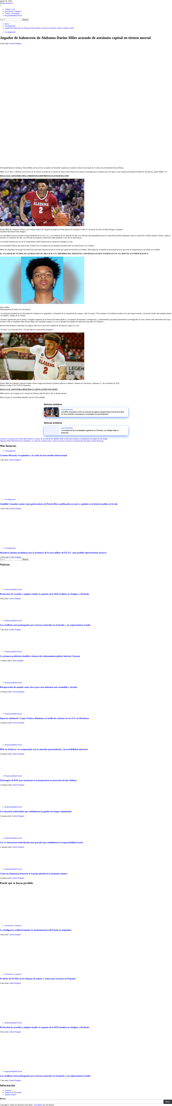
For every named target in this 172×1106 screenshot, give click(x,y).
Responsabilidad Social (13, 16)
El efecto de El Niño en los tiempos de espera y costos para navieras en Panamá (37, 978)
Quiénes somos (10, 1095)
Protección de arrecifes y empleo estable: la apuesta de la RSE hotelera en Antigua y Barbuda (44, 594)
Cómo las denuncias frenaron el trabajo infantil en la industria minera (33, 873)
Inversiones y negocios (13, 11)
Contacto (8, 1090)
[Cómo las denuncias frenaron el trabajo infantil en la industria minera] (9, 865)
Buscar (3, 1099)
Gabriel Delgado (15, 43)
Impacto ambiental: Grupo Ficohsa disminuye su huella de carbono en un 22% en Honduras (44, 718)
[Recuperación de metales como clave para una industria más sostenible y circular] (9, 679)
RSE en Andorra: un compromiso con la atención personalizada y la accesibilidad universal (44, 749)
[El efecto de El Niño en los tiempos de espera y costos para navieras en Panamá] (17, 970)
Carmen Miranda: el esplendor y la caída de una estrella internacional (33, 455)
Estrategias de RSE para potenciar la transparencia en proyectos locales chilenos (38, 780)
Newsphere (38, 1105)
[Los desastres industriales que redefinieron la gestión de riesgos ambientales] (9, 803)
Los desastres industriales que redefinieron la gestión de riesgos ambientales (36, 811)
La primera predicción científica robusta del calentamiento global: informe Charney (40, 656)
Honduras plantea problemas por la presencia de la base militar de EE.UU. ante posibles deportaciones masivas (53, 552)
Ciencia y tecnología (12, 13)
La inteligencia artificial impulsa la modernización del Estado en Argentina (35, 930)
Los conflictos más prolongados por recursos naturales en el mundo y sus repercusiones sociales (45, 625)
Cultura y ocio (10, 9)
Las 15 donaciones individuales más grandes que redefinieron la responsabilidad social (41, 842)
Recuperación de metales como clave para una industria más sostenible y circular (38, 687)
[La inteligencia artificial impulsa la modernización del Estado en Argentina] (17, 921)
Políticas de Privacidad (13, 1092)
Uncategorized (10, 32)
